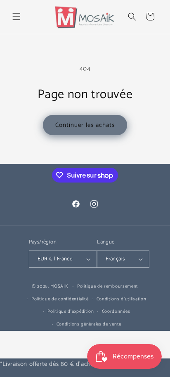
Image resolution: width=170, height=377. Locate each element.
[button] (16, 16)
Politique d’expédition (70, 311)
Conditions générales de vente (89, 324)
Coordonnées (116, 311)
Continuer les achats (85, 125)
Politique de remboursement (107, 286)
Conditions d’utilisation (121, 299)
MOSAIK (59, 286)
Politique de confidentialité (60, 299)
